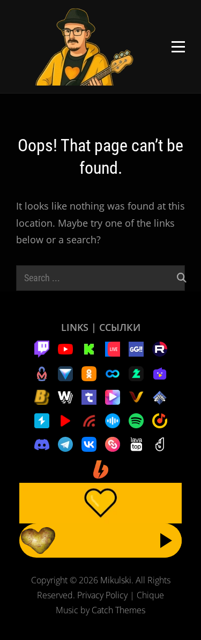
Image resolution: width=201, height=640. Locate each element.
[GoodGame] (136, 348)
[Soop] (112, 372)
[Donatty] (160, 443)
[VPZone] (112, 396)
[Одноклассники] (89, 372)
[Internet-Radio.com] (89, 419)
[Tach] (89, 396)
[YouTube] (65, 348)
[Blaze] (42, 396)
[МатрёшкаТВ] (42, 372)
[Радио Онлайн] (112, 419)
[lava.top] (136, 443)
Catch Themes (118, 610)
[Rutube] (160, 348)
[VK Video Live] (112, 348)
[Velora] (136, 396)
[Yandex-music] (160, 419)
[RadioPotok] (65, 419)
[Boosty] (101, 468)
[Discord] (42, 443)
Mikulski (115, 580)
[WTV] (65, 396)
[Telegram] (65, 443)
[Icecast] (160, 396)
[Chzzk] (136, 372)
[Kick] (89, 348)
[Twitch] (42, 348)
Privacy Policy (102, 595)
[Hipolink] (112, 443)
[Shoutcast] (42, 419)
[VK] (89, 443)
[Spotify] (136, 419)
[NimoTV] (160, 372)
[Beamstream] (65, 372)
